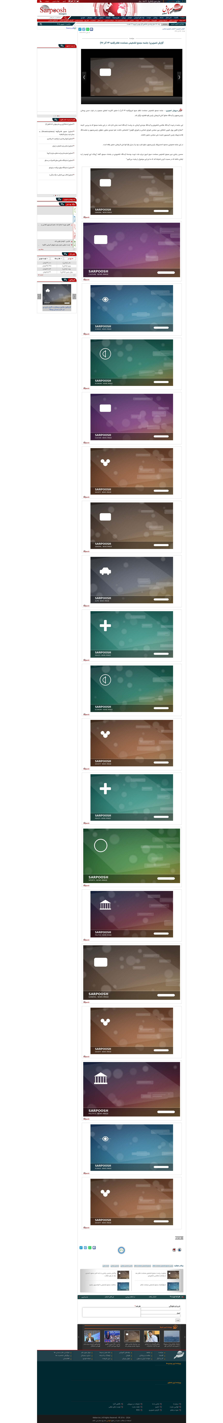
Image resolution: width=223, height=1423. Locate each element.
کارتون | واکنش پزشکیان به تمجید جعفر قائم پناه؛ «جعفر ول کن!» (57, 308)
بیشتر (41, 249)
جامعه (161, 18)
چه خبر (68, 204)
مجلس (132, 20)
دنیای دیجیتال (85, 1356)
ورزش (123, 18)
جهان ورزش (126, 1359)
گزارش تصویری (180, 29)
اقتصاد (176, 18)
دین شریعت (106, 1359)
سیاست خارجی (109, 20)
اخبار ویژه (182, 20)
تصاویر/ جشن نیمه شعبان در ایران (62, 146)
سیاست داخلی (173, 20)
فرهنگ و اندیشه (104, 1356)
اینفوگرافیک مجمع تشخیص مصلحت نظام (153, 1285)
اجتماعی (74, 227)
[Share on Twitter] (79, 29)
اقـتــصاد (74, 219)
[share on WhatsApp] (87, 29)
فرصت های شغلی (114, 1407)
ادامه (41, 275)
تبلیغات (47, 2)
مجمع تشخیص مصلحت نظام (142, 1266)
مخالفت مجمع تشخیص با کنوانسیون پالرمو (103, 1285)
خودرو (83, 18)
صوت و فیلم (174, 1410)
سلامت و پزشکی (144, 1356)
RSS (138, 1410)
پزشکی (155, 18)
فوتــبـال (74, 243)
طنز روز (87, 20)
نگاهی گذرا (116, 1404)
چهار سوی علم (85, 1353)
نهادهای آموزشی (124, 1353)
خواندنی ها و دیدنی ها (61, 1353)
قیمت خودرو (42, 259)
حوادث (149, 18)
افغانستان (66, 1359)
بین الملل (100, 20)
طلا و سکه (57, 259)
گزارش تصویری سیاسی (66, 20)
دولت (137, 20)
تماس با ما (155, 1404)
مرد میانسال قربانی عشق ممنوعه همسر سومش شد (132, 1345)
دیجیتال (89, 18)
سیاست (182, 18)
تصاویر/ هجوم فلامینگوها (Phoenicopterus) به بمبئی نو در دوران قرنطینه (56, 133)
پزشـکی (74, 210)
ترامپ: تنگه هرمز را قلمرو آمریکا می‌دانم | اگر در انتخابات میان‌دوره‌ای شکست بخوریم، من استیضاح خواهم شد (112, 1345)
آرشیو (64, 2)
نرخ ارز (70, 259)
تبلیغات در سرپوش (134, 1404)
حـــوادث (74, 236)
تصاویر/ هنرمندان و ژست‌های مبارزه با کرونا (60, 153)
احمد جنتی (106, 1266)
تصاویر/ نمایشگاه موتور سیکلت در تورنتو (61, 167)
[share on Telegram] (83, 29)
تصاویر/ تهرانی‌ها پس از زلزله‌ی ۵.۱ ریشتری (60, 138)
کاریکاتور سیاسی (53, 20)
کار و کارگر (168, 18)
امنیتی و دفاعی (145, 20)
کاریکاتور (72, 280)
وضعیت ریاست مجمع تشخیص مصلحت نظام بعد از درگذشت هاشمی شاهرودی (150, 1274)
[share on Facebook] (91, 29)
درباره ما (175, 1404)
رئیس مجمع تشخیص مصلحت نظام (163, 1266)
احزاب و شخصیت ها (122, 20)
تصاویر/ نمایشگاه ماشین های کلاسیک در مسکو (59, 160)
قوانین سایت (174, 1407)
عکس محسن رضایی (126, 1266)
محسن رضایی (115, 1266)
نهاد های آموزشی (139, 18)
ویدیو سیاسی (79, 20)
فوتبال (130, 18)
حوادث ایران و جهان (143, 1359)
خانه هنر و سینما (104, 1353)
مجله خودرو (86, 1359)
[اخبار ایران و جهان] (171, 16)
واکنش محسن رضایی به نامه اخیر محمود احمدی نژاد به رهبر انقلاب (101, 1274)
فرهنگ (108, 18)
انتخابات (93, 20)
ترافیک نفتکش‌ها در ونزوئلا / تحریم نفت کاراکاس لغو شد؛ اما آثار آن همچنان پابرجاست (172, 1345)
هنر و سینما (116, 18)
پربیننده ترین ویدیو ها (173, 1363)
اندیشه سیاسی (163, 20)
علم (96, 18)
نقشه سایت (136, 1407)
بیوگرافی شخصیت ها (62, 1356)
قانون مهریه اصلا (155, 24)
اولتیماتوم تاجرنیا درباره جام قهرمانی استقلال (92, 1345)
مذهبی (101, 18)
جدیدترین (84, 1297)
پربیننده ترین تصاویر (174, 1382)
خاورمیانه (154, 20)
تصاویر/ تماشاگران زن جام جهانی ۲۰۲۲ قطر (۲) (59, 124)
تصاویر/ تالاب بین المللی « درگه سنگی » (61, 175)
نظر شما (138, 1306)
